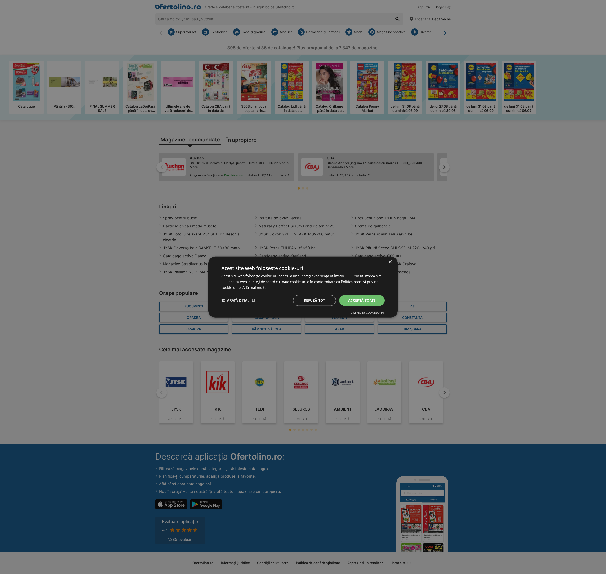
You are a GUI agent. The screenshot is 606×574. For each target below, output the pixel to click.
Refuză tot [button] (314, 300)
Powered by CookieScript (366, 312)
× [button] (390, 262)
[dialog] (303, 286)
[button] (238, 300)
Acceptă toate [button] (362, 300)
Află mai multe (254, 287)
